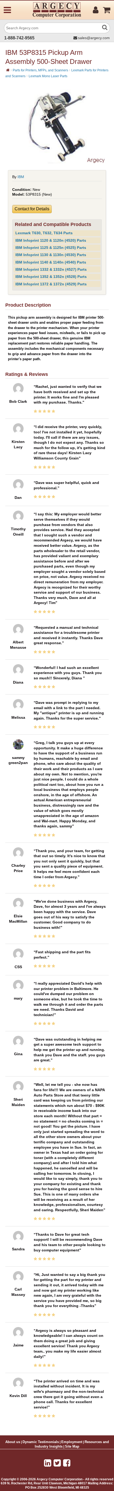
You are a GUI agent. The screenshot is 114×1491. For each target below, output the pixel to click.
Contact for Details (32, 209)
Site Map (72, 1446)
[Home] (7, 70)
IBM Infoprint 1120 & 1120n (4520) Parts (50, 240)
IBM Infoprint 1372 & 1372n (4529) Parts (51, 284)
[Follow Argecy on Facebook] (66, 1463)
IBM (20, 177)
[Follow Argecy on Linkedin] (47, 1463)
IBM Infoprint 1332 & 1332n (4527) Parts (51, 269)
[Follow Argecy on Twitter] (57, 1463)
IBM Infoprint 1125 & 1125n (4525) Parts (50, 247)
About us (12, 1442)
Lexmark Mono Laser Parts (48, 76)
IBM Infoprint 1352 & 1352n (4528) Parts (51, 276)
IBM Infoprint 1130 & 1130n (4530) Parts (50, 255)
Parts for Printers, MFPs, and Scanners (40, 70)
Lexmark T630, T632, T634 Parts (44, 233)
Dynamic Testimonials (41, 1442)
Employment (71, 1442)
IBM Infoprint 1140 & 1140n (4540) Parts (50, 262)
